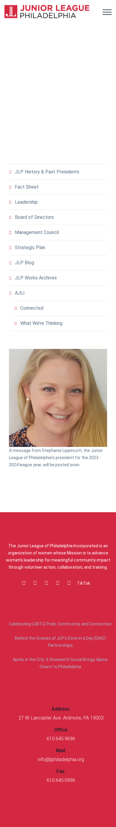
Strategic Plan (30, 247)
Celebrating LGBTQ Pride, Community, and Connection (60, 624)
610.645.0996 (61, 780)
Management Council (37, 232)
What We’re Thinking (41, 323)
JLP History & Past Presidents (47, 172)
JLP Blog (24, 262)
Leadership (26, 202)
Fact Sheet (27, 187)
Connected (31, 308)
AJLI (20, 293)
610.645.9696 (61, 738)
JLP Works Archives (36, 278)
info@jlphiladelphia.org (61, 759)
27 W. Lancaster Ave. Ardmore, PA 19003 (61, 718)
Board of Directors (34, 217)
